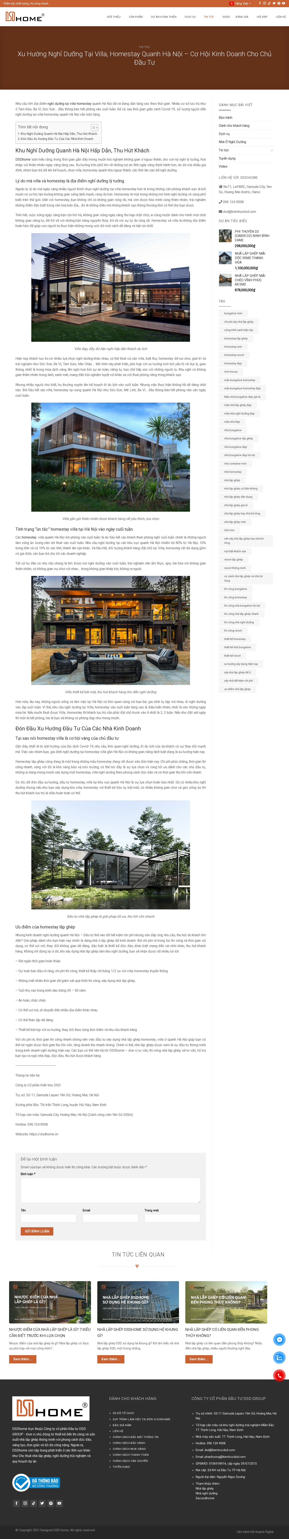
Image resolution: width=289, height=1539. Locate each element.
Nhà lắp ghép (205, 1488)
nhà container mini (235, 463)
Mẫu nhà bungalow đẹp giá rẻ (242, 396)
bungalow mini (233, 313)
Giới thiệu (114, 16)
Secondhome (205, 1498)
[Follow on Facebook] (260, 3)
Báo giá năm (122, 1425)
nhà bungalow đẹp (235, 446)
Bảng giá (242, 16)
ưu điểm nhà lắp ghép (237, 689)
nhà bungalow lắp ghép (238, 438)
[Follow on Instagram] (264, 3)
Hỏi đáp (262, 16)
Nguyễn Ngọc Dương (231, 1477)
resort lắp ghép (233, 559)
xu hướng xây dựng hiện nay (241, 664)
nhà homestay (232, 471)
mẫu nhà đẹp (232, 421)
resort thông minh (235, 568)
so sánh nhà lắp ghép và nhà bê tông (243, 578)
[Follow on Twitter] (274, 3)
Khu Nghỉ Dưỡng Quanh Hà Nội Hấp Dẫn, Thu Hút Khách (59, 134)
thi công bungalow (235, 588)
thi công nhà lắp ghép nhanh (241, 613)
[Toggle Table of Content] (92, 127)
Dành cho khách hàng (234, 126)
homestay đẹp (233, 363)
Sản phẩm (136, 16)
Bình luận (28, 1174)
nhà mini (229, 530)
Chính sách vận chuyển (130, 1460)
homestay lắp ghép (236, 338)
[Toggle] (272, 150)
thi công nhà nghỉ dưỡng (239, 622)
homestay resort (234, 355)
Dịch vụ (190, 16)
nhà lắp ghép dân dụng (238, 496)
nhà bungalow (233, 430)
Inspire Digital (264, 1532)
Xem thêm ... (22, 1359)
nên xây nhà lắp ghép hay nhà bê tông (244, 540)
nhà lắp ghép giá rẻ (236, 505)
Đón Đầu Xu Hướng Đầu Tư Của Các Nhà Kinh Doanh (57, 139)
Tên (23, 1210)
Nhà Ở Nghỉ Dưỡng (232, 142)
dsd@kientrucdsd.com (220, 1450)
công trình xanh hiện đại (238, 330)
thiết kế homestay (235, 639)
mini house (231, 371)
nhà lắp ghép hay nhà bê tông (242, 513)
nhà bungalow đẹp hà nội (239, 455)
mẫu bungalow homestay (239, 380)
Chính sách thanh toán (131, 1454)
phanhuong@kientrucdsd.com (225, 1457)
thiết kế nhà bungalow (237, 647)
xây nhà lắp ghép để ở (237, 672)
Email (86, 1210)
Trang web (151, 1210)
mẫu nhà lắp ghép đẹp (238, 405)
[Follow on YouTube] (283, 3)
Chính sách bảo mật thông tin (136, 1437)
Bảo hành (225, 118)
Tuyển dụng (227, 158)
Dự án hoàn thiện (163, 16)
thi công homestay (235, 597)
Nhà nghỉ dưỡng (206, 1493)
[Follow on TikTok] (269, 3)
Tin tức (209, 16)
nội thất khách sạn (235, 551)
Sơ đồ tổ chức (123, 1413)
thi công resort (233, 630)
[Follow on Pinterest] (278, 3)
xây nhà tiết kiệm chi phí (238, 680)
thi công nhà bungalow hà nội (242, 605)
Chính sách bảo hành (129, 1443)
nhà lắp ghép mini (235, 521)
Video (226, 16)
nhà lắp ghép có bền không (240, 488)
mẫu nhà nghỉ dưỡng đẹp (239, 413)
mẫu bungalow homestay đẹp (242, 388)
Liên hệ (281, 16)
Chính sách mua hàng (129, 1448)
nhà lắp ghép (232, 480)
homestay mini (233, 346)
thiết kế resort (232, 655)
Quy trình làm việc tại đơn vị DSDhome (142, 1419)
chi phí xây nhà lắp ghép (238, 321)
